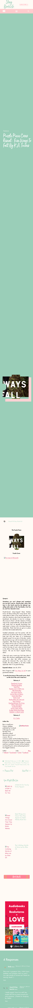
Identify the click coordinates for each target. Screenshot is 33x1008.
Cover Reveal (16, 763)
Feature (27, 761)
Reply (4, 980)
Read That (16, 687)
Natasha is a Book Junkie (17, 712)
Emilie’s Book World (16, 708)
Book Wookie (17, 701)
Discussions (16, 895)
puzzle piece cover (21, 764)
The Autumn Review (16, 692)
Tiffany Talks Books (16, 705)
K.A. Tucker (16, 718)
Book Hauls (17, 877)
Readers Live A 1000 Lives (16, 689)
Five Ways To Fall (20, 670)
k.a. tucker (11, 764)
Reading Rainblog (17, 685)
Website (6, 752)
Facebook (25, 752)
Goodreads (13, 752)
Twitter (19, 752)
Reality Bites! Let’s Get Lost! (16, 699)
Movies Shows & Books (16, 694)
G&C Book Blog (16, 690)
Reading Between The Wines (17, 703)
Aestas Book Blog (16, 696)
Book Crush (16, 697)
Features (17, 886)
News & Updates (17, 891)
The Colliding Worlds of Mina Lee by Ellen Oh (21, 847)
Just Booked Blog (16, 706)
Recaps (16, 881)
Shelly (9, 966)
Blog (29, 750)
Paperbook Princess (16, 683)
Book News (8, 763)
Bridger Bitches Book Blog (16, 710)
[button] (16, 11)
